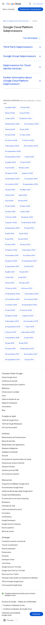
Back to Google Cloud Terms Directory (16, 21)
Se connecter (38, 4)
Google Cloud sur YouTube (11, 567)
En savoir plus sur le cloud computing (15, 498)
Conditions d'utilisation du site (14, 605)
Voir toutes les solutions (10, 474)
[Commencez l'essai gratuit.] (30, 9)
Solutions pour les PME (10, 470)
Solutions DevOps (8, 467)
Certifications (7, 517)
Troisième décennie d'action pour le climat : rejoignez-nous (20, 594)
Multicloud (5, 388)
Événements (6, 552)
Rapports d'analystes (9, 403)
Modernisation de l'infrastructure (14, 437)
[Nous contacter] (9, 9)
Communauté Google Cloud (12, 585)
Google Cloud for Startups (11, 524)
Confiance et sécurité (9, 381)
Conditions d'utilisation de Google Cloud (17, 609)
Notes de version (8, 531)
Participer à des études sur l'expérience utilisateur (20, 578)
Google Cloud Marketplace (11, 495)
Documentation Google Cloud (12, 487)
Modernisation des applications (13, 445)
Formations (6, 513)
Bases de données (8, 441)
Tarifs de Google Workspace (12, 424)
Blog (3, 410)
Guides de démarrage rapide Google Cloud (17, 491)
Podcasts (5, 556)
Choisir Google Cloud (9, 377)
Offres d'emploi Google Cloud (12, 581)
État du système (8, 528)
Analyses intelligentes (10, 448)
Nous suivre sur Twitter (10, 574)
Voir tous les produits (9, 427)
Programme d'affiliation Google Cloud (15, 484)
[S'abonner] (36, 614)
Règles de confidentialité (27, 602)
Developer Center (8, 559)
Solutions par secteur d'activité (13, 463)
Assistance (6, 502)
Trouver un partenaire (10, 545)
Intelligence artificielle (10, 452)
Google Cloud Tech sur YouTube (13, 570)
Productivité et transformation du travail (16, 459)
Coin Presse (6, 563)
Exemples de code (8, 506)
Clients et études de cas (10, 399)
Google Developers (8, 520)
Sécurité (5, 456)
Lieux (4, 396)
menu (3, 3)
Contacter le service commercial (13, 541)
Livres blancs (6, 406)
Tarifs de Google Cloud (10, 420)
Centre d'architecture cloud (12, 509)
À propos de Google (9, 602)
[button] (22, 47)
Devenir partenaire (8, 549)
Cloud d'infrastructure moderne (13, 385)
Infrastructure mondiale (10, 392)
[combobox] (10, 620)
